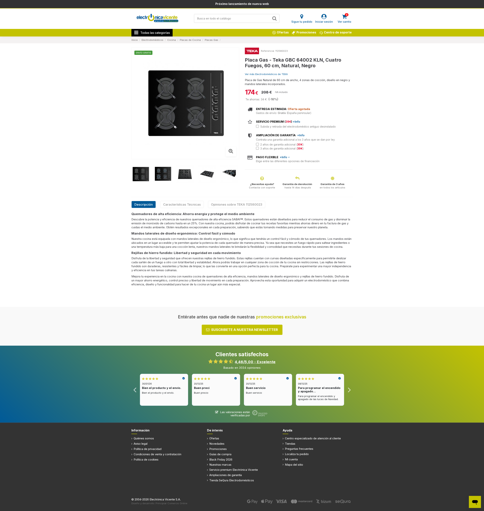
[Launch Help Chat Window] (475, 502)
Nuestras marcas (220, 464)
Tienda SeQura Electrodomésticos (231, 480)
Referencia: (268, 50)
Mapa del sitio (294, 464)
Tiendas (290, 443)
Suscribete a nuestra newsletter (244, 330)
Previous (134, 390)
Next (349, 390)
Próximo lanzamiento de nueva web (242, 4)
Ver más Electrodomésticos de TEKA (266, 74)
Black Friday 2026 (220, 459)
